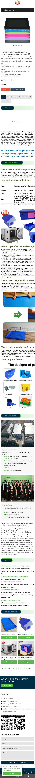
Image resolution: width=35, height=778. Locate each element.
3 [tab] (16, 45)
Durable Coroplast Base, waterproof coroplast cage (8, 633)
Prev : (9, 669)
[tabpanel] (17, 30)
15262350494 (9, 698)
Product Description (12, 96)
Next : (27, 669)
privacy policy (13, 768)
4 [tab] (18, 45)
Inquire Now (7, 685)
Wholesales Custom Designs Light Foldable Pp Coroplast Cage (25, 634)
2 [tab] (15, 45)
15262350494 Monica (16, 704)
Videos (3, 96)
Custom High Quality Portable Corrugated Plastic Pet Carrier (8, 658)
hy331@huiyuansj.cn (12, 701)
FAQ (30, 96)
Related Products (6, 101)
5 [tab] (19, 45)
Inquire (5, 89)
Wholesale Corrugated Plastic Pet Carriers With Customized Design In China (25, 658)
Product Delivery (23, 96)
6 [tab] (21, 45)
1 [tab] (13, 45)
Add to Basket (19, 89)
